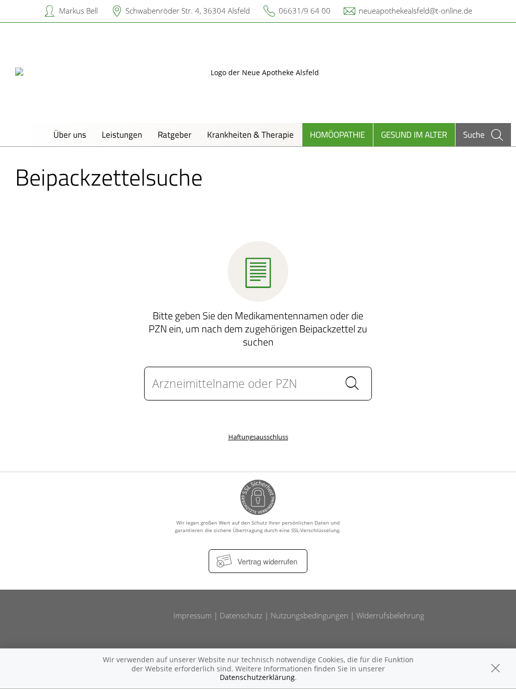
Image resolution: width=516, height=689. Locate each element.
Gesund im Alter (414, 134)
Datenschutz (241, 615)
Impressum (192, 615)
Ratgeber (174, 134)
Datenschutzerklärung (257, 677)
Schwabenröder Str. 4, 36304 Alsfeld (187, 11)
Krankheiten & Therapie (250, 134)
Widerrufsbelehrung (390, 615)
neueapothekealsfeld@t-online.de (415, 11)
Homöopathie (337, 134)
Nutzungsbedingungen (309, 615)
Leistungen (122, 134)
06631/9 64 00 (305, 11)
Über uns (69, 134)
